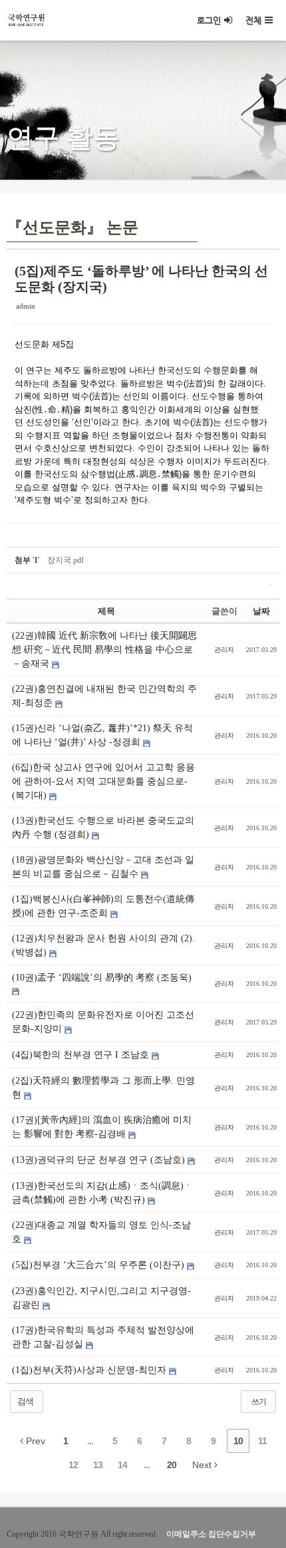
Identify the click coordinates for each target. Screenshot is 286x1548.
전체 (253, 20)
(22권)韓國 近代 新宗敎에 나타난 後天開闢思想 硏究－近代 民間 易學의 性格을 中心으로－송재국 (104, 650)
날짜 (261, 611)
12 (73, 1465)
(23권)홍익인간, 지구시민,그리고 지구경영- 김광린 (101, 1298)
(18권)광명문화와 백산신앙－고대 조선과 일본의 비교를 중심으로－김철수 (103, 867)
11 (262, 1441)
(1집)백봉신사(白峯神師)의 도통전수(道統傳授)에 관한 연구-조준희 (103, 906)
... (90, 1441)
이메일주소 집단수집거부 (211, 1534)
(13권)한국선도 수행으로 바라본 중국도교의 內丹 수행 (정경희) (103, 828)
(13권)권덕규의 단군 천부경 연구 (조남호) (100, 1160)
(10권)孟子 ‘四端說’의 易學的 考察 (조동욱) (102, 978)
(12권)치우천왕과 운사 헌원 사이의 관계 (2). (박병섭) (103, 945)
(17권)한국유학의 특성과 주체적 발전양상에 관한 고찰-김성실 (103, 1337)
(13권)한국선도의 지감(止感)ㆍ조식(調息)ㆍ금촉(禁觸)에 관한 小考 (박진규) (102, 1193)
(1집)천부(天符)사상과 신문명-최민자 (90, 1370)
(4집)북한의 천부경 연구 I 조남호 (82, 1055)
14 (122, 1465)
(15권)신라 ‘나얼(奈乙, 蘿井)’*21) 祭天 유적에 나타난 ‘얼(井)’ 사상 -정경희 (102, 735)
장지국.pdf (65, 560)
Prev (34, 1441)
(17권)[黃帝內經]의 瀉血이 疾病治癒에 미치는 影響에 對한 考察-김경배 (102, 1127)
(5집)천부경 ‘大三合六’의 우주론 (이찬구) (99, 1265)
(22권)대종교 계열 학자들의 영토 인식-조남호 (101, 1232)
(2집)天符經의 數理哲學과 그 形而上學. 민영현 (103, 1088)
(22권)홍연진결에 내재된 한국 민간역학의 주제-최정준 (104, 696)
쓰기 (258, 1401)
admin (25, 306)
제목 (106, 611)
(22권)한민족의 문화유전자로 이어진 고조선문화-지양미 (103, 1022)
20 (171, 1465)
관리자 (224, 649)
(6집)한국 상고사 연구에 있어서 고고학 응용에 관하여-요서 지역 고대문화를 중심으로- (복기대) (103, 781)
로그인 (209, 20)
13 (97, 1465)
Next (203, 1465)
